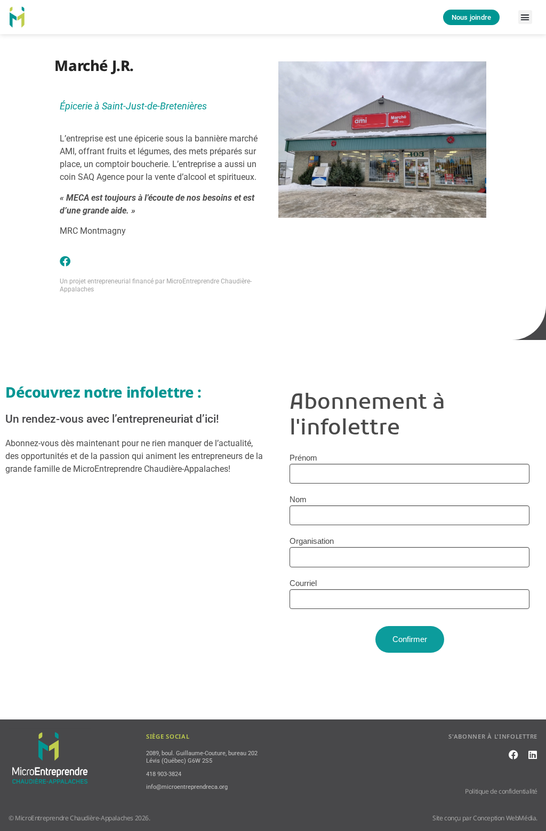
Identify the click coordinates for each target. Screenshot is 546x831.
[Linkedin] (532, 754)
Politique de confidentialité (501, 791)
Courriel (303, 583)
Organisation (312, 541)
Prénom (303, 458)
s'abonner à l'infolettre (492, 736)
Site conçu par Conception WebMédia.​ (484, 817)
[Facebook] (65, 261)
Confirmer (409, 639)
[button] (525, 17)
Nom (298, 499)
